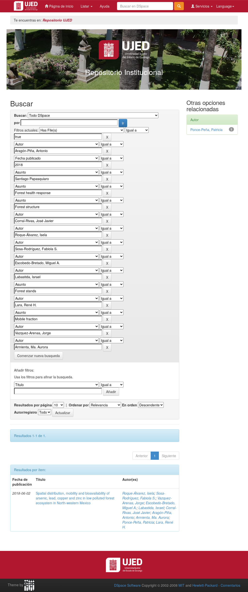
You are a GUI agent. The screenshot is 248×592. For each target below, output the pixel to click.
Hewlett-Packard (204, 585)
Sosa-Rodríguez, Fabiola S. (143, 495)
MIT (181, 585)
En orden (129, 404)
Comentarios (230, 585)
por (17, 122)
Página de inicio (60, 6)
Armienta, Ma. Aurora (152, 517)
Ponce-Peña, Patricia (138, 522)
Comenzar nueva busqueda (38, 355)
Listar (85, 6)
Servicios (202, 6)
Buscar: (20, 115)
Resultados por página (33, 404)
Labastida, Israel (151, 507)
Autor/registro (25, 412)
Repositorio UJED (57, 20)
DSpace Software (127, 585)
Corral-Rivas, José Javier (149, 510)
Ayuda (104, 6)
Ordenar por (79, 404)
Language (224, 6)
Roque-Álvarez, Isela (138, 493)
